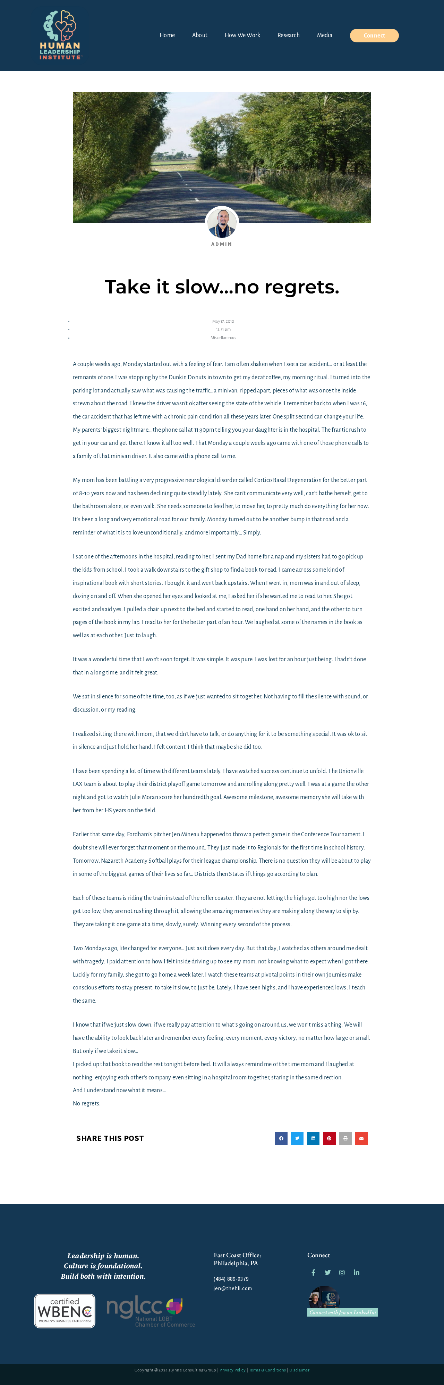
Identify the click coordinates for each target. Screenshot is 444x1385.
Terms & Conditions (267, 1370)
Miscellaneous (224, 337)
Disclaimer (299, 1370)
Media (324, 35)
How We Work (242, 35)
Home (167, 35)
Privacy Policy (233, 1370)
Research (289, 35)
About (199, 35)
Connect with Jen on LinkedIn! (342, 1312)
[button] (281, 1138)
